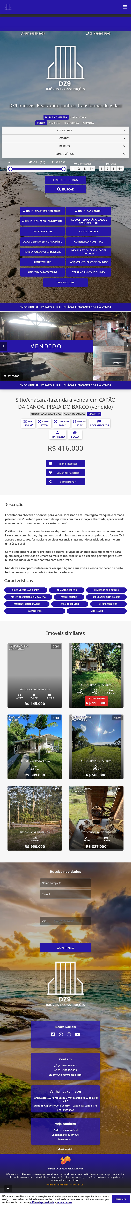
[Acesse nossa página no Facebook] (53, 1034)
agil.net (78, 1168)
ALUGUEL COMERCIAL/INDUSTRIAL (42, 221)
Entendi (120, 1199)
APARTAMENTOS (42, 231)
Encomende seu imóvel (65, 1134)
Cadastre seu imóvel (65, 1130)
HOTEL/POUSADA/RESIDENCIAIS (42, 251)
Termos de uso (77, 1184)
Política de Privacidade (57, 1184)
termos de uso (64, 1202)
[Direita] (127, 346)
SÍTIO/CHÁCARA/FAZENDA (42, 272)
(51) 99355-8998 (34, 33)
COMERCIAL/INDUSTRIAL (88, 241)
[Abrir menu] (124, 7)
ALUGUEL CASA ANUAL (88, 211)
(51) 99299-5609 (100, 33)
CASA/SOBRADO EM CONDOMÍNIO (43, 241)
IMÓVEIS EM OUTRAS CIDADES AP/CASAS (88, 252)
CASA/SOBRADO (88, 231)
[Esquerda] (3, 346)
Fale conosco (65, 1139)
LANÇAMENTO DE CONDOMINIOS (88, 262)
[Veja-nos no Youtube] (77, 1034)
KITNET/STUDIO (42, 262)
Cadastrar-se (65, 947)
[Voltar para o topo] (8, 1188)
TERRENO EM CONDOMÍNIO (88, 272)
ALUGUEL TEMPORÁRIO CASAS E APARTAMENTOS (88, 221)
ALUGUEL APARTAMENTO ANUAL (42, 211)
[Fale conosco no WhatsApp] (61, 1034)
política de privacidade (42, 1202)
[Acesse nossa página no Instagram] (69, 1034)
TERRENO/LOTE (65, 282)
